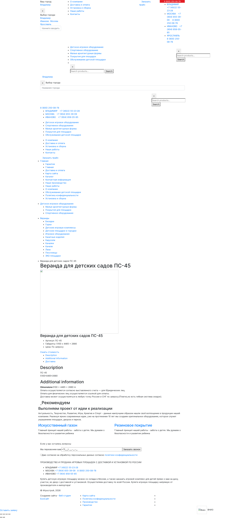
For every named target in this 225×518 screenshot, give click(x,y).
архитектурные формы (85, 53)
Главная (49, 167)
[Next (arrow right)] (4, 517)
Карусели (50, 240)
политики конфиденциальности (121, 455)
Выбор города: (47, 15)
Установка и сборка (80, 8)
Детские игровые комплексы (60, 227)
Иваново (44, 21)
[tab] (115, 355)
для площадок (83, 56)
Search (109, 71)
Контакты (75, 14)
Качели (49, 246)
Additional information (56, 358)
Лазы (48, 249)
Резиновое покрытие (133, 425)
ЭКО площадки (53, 255)
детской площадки (88, 59)
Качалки (49, 243)
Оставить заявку (8, 510)
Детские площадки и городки (60, 230)
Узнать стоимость (49, 352)
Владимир (45, 18)
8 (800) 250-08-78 (172, 1)
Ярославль (45, 24)
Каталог (49, 176)
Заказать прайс (50, 157)
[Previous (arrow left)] (1, 517)
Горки (48, 224)
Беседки (49, 221)
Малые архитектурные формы (61, 206)
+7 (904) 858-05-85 (174, 29)
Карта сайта (51, 173)
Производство (90, 502)
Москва (54, 21)
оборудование (84, 50)
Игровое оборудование (57, 234)
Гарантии (50, 164)
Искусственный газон (57, 425)
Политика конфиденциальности (61, 195)
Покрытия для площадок (58, 210)
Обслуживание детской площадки (63, 192)
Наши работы (77, 11)
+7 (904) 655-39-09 (174, 16)
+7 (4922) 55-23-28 (174, 7)
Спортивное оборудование (59, 213)
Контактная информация (58, 179)
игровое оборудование (86, 47)
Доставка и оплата (80, 4)
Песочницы (51, 252)
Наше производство (55, 182)
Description (51, 355)
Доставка (50, 361)
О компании (76, 1)
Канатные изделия (54, 237)
